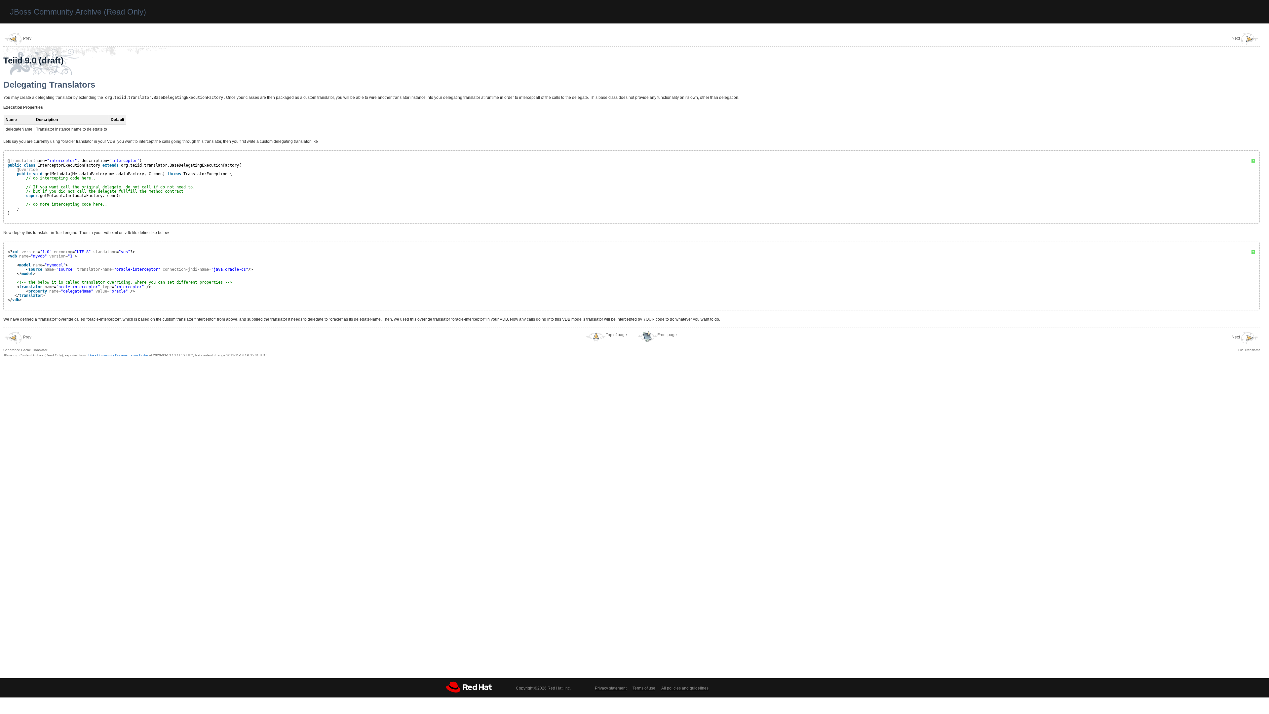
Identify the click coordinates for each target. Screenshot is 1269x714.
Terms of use (644, 688)
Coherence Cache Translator (25, 343)
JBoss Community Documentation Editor (117, 355)
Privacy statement (611, 688)
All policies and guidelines (685, 688)
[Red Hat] (469, 687)
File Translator (1246, 343)
